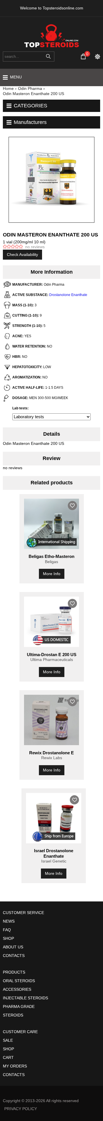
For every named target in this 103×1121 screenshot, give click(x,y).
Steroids (13, 1015)
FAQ (7, 929)
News (9, 921)
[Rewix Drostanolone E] (51, 720)
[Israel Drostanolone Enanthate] (53, 818)
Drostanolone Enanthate (68, 295)
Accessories (17, 989)
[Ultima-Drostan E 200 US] (51, 622)
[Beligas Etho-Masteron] (51, 524)
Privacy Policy (20, 1108)
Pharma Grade (19, 1006)
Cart (8, 1057)
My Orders (15, 1066)
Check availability (22, 254)
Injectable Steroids (25, 998)
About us (13, 947)
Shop (8, 938)
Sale (8, 1040)
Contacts (14, 955)
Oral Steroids (19, 980)
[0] (83, 56)
